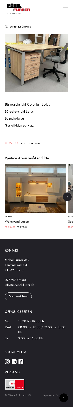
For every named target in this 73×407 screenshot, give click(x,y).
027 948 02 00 (15, 280)
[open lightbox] (36, 63)
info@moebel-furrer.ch (19, 285)
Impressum (48, 395)
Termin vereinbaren (18, 296)
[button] (67, 196)
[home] (17, 8)
